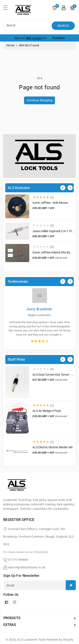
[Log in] (63, 7)
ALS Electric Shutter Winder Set (52, 447)
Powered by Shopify (59, 639)
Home (10, 45)
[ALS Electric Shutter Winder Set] (17, 451)
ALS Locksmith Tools (31, 639)
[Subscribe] (71, 585)
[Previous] (62, 187)
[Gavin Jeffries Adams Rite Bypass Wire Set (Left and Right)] (17, 253)
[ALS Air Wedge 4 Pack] (17, 419)
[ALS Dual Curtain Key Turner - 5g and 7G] (17, 382)
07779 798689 (18, 559)
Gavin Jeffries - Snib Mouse (50, 202)
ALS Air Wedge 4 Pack (46, 410)
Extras (9, 625)
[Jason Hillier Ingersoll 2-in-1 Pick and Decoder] (17, 231)
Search (63, 25)
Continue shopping (39, 100)
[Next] (70, 187)
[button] (7, 8)
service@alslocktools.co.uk (26, 567)
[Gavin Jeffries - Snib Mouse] (17, 206)
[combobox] (27, 26)
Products (11, 618)
